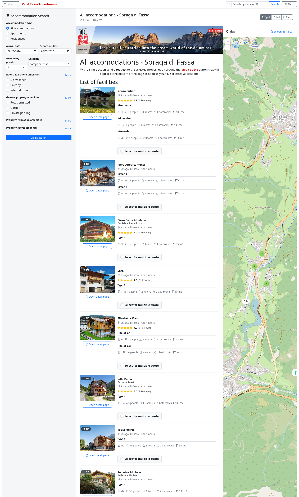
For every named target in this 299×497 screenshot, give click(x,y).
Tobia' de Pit (125, 430)
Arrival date (13, 46)
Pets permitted (20, 102)
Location (33, 58)
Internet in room (21, 90)
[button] (245, 302)
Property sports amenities (22, 127)
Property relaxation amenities (24, 120)
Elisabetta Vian (127, 318)
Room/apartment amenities (23, 74)
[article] (149, 122)
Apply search (38, 137)
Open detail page (98, 117)
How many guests (12, 60)
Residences (17, 39)
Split (267, 17)
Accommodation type (19, 23)
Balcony (15, 85)
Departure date (49, 46)
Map (288, 17)
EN (290, 4)
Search (275, 4)
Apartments (18, 33)
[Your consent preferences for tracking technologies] (295, 372)
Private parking (20, 113)
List (277, 17)
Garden (15, 108)
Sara (120, 271)
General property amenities (22, 97)
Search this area (283, 31)
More (68, 75)
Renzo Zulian (126, 91)
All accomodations (22, 28)
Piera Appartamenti (131, 165)
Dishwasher (18, 80)
